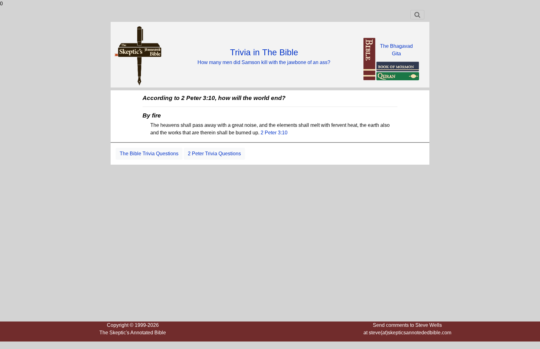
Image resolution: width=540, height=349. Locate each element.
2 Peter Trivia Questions (214, 153)
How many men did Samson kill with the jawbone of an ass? (264, 62)
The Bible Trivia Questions (149, 153)
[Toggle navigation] (417, 14)
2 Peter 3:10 (274, 132)
